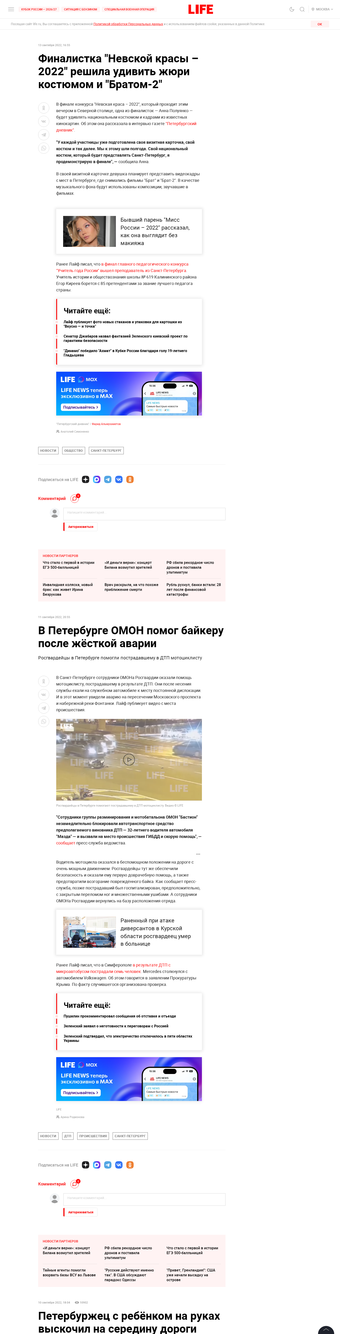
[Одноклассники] (130, 479)
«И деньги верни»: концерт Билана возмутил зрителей (128, 565)
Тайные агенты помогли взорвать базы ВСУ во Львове (69, 1272)
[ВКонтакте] (119, 479)
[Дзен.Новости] (85, 479)
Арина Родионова (72, 1117)
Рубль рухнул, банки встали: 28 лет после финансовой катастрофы (194, 589)
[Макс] (96, 479)
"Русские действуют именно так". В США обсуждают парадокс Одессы (129, 1275)
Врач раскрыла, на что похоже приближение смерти (131, 587)
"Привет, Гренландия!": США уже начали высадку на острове (191, 1275)
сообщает (66, 843)
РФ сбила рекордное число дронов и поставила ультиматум (190, 567)
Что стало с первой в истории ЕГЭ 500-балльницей (68, 565)
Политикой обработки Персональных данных (128, 24)
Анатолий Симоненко (75, 431)
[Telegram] (107, 479)
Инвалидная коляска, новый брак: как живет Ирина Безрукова (68, 589)
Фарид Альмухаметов (106, 424)
